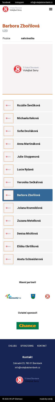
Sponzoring (27, 346)
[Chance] (27, 325)
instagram (19, 2)
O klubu (12, 346)
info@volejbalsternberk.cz (42, 2)
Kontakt (42, 346)
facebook (6, 2)
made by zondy (46, 399)
